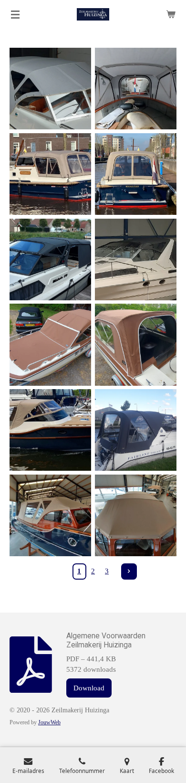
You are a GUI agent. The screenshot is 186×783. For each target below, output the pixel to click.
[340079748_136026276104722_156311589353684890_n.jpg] (50, 174)
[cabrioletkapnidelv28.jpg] (50, 259)
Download (88, 688)
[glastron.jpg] (50, 345)
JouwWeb (49, 723)
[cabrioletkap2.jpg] (135, 88)
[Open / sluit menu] (15, 14)
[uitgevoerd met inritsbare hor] (135, 345)
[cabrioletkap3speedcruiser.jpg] (135, 259)
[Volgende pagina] (129, 571)
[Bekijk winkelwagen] (170, 14)
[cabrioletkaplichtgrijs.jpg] (50, 88)
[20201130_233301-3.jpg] (135, 430)
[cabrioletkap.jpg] (50, 515)
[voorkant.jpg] (135, 515)
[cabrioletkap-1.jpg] (50, 430)
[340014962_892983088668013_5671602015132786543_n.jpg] (135, 174)
